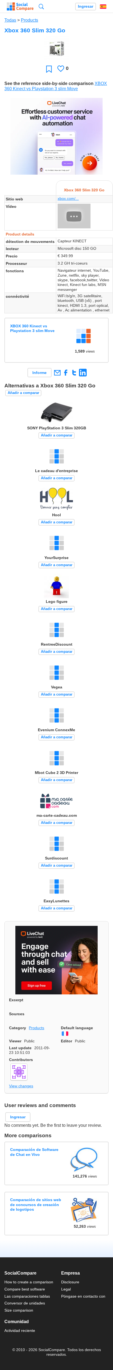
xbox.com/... (68, 198)
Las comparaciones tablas (27, 1296)
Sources (16, 1014)
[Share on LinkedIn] (82, 372)
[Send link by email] (57, 372)
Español (103, 6)
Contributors (21, 1059)
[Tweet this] (74, 372)
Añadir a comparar (23, 393)
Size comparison (18, 1310)
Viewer (15, 1041)
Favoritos (49, 69)
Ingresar (85, 6)
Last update (20, 1048)
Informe (39, 372)
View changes (21, 1086)
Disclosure (70, 1282)
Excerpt (16, 1000)
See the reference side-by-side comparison (49, 83)
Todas (10, 20)
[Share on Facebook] (65, 372)
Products (29, 20)
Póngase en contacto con (83, 1296)
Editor (66, 1041)
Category (17, 1028)
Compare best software (24, 1289)
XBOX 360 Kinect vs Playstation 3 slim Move (32, 328)
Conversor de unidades (24, 1303)
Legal (66, 1289)
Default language (77, 1028)
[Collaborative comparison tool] (20, 6)
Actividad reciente (19, 1330)
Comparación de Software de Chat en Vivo (34, 1151)
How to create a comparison (28, 1282)
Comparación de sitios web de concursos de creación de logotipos (35, 1205)
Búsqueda (41, 6)
